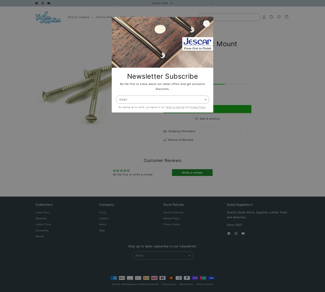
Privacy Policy (197, 107)
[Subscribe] (205, 100)
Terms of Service (174, 107)
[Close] (206, 23)
